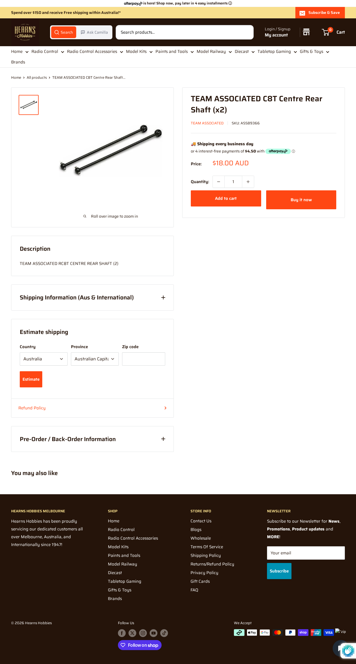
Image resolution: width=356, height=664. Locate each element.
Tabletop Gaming (274, 51)
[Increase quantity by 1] (248, 182)
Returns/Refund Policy (212, 564)
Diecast (242, 51)
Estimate (31, 379)
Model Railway (211, 51)
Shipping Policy (206, 555)
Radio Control (44, 51)
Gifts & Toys (311, 51)
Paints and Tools (171, 51)
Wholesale (201, 538)
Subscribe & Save (324, 12)
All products (37, 77)
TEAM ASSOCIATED (207, 123)
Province (79, 346)
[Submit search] (246, 32)
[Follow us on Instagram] (143, 633)
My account (276, 35)
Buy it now (301, 199)
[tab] (63, 32)
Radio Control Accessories (92, 51)
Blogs (196, 529)
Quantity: (200, 181)
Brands (18, 62)
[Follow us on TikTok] (164, 633)
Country (28, 346)
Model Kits (136, 51)
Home (17, 51)
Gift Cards (200, 581)
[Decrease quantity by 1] (218, 182)
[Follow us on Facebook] (122, 633)
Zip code (130, 346)
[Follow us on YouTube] (153, 633)
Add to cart (226, 198)
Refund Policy (32, 408)
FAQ (194, 590)
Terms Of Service (207, 547)
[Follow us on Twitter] (132, 633)
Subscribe (279, 571)
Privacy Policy (204, 572)
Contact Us (201, 521)
